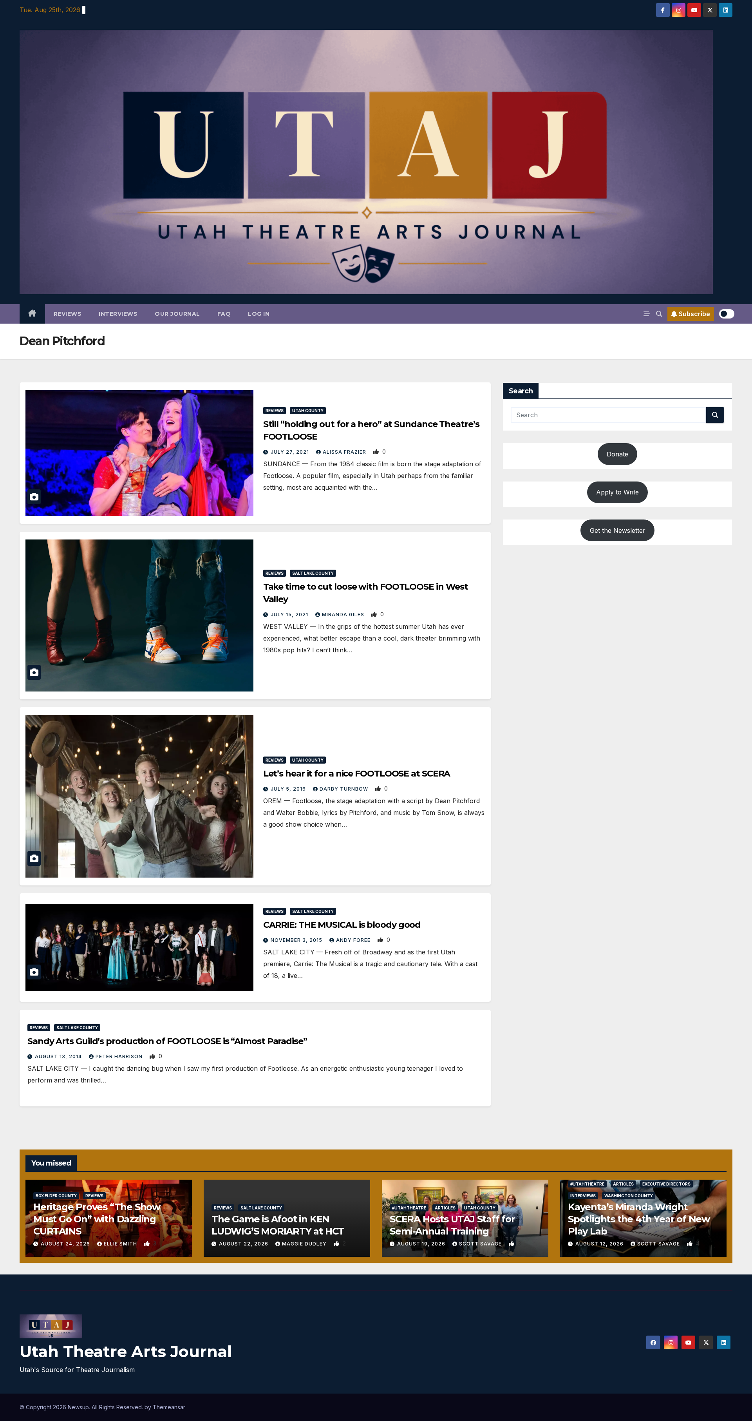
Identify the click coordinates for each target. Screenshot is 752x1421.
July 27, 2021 (291, 452)
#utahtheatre (409, 1208)
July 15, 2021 (290, 614)
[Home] (32, 314)
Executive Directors (666, 1184)
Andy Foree (354, 940)
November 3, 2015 (297, 940)
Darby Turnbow (345, 789)
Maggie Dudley (305, 1244)
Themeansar (169, 1407)
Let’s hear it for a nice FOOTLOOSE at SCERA (356, 773)
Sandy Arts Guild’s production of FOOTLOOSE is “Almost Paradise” (167, 1041)
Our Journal (177, 313)
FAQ (224, 313)
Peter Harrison (120, 1056)
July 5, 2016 (289, 789)
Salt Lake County (313, 573)
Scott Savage (481, 1244)
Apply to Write (617, 492)
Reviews (68, 313)
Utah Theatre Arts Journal (126, 1351)
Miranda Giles (344, 614)
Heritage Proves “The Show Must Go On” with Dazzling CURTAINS (96, 1219)
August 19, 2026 (422, 1244)
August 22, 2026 (244, 1244)
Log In (258, 313)
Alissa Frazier (345, 452)
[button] (659, 314)
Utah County (308, 410)
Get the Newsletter (617, 530)
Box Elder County (56, 1195)
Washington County (628, 1195)
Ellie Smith (121, 1244)
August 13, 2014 (59, 1056)
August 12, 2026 (600, 1244)
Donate (617, 454)
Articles (445, 1208)
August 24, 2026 (66, 1244)
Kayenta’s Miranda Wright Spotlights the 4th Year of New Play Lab (639, 1219)
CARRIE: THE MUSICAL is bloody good (342, 925)
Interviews (118, 313)
